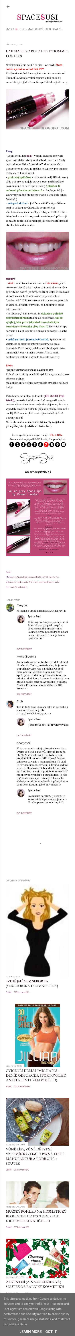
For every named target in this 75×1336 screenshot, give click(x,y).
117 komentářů (21, 992)
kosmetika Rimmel (38, 576)
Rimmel (10, 587)
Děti (48, 29)
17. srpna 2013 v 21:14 (42, 743)
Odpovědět (24, 649)
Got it (51, 1331)
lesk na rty (11, 582)
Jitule (20, 701)
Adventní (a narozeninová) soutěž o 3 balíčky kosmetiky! (35, 1284)
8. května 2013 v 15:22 (53, 719)
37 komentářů (21, 1227)
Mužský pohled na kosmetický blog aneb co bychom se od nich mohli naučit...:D (36, 1216)
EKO (22, 29)
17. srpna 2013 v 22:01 (53, 790)
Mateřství (35, 29)
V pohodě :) (21, 587)
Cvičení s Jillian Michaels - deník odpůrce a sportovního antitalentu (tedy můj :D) (36, 1075)
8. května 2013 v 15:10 (37, 701)
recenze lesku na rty (49, 582)
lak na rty (54, 576)
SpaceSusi (34, 616)
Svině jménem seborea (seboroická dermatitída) (32, 983)
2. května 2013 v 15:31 (49, 656)
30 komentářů (22, 1086)
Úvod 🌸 (12, 29)
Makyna (22, 605)
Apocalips (22, 576)
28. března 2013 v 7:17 (39, 605)
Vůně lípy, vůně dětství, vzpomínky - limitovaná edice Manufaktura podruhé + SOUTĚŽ (35, 1156)
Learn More (30, 1331)
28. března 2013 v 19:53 (54, 616)
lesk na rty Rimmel (28, 582)
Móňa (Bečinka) (27, 656)
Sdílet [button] (8, 572)
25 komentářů (21, 1169)
